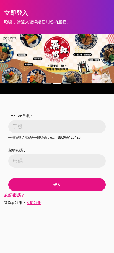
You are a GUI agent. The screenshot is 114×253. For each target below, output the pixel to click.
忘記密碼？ (14, 195)
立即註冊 (34, 202)
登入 (57, 184)
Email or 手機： (20, 115)
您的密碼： (17, 150)
